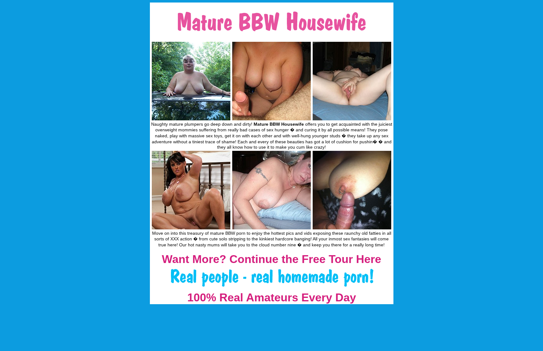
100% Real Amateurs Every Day (271, 297)
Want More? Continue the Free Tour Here (271, 259)
